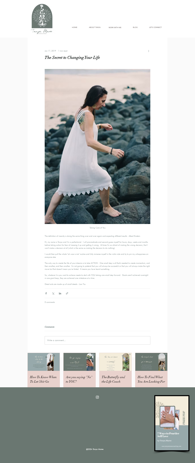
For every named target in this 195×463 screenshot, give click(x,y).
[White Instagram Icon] (97, 397)
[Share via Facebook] (46, 293)
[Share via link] (67, 293)
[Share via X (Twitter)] (53, 293)
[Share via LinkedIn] (60, 293)
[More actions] (148, 51)
